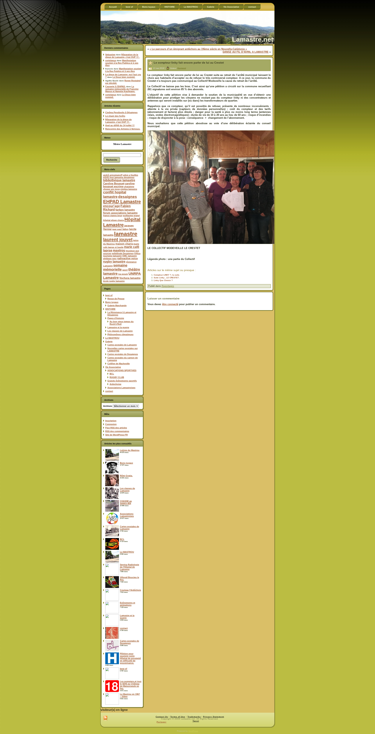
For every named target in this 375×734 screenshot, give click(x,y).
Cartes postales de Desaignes (122, 354)
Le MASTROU (112, 338)
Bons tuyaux (111, 302)
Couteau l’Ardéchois (130, 590)
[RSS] (105, 718)
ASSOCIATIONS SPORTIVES (121, 370)
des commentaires (117, 431)
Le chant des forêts (115, 116)
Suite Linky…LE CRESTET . (167, 278)
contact (109, 391)
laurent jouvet (118, 239)
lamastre (125, 234)
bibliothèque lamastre (119, 180)
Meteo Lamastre (122, 144)
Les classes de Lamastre (120, 331)
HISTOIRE (110, 309)
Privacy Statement (213, 717)
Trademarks (194, 717)
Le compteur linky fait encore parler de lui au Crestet (189, 62)
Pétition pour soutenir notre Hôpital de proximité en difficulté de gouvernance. (130, 658)
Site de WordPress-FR (116, 435)
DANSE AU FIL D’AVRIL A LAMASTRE (246, 51)
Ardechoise (115, 384)
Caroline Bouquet (113, 183)
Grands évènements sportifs (122, 381)
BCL (112, 374)
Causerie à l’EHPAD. (115, 86)
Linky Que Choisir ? (163, 280)
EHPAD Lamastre (122, 201)
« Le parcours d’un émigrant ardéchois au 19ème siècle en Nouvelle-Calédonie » (198, 49)
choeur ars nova (111, 189)
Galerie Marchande (117, 305)
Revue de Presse (115, 298)
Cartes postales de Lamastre (122, 345)
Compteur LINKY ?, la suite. (167, 275)
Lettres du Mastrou (129, 450)
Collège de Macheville (118, 363)
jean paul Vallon (120, 229)
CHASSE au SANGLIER (126, 502)
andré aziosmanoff (112, 175)
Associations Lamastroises (121, 387)
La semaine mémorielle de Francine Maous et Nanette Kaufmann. (121, 89)
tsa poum (123, 274)
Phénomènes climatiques (120, 334)
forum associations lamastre (120, 212)
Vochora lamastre (129, 278)
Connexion (111, 424)
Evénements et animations (127, 604)
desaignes (127, 196)
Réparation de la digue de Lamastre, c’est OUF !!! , (122, 55)
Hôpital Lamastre (121, 222)
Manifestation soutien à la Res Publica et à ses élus (121, 62)
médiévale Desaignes (123, 253)
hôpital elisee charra (113, 220)
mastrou (119, 250)
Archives (107, 406)
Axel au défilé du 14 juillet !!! (120, 125)
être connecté (170, 304)
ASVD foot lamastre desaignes (118, 177)
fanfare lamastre (125, 209)
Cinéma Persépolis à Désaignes (121, 112)
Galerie (108, 341)
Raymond (181, 68)
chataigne (129, 186)
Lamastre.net (252, 39)
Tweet (196, 721)
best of (108, 295)
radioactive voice (127, 258)
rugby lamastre (114, 261)
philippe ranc (110, 258)
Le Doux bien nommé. (123, 77)
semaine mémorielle (115, 267)
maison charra (124, 243)
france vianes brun (112, 215)
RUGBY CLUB (117, 377)
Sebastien (110, 54)
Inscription (110, 421)
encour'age (111, 206)
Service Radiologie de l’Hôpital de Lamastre (129, 566)
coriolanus (110, 60)
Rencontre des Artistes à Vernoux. (122, 129)
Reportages (168, 286)
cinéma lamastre (128, 189)
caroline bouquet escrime (119, 185)
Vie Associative (113, 367)
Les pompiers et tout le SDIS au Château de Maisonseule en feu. (130, 685)
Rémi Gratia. (126, 475)
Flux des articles (116, 428)
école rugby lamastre (114, 281)
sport (125, 270)
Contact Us (162, 717)
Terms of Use (177, 717)
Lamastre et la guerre (118, 327)
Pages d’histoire (115, 318)
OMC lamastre (129, 256)
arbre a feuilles (130, 175)
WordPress (193, 731)
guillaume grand (131, 215)
